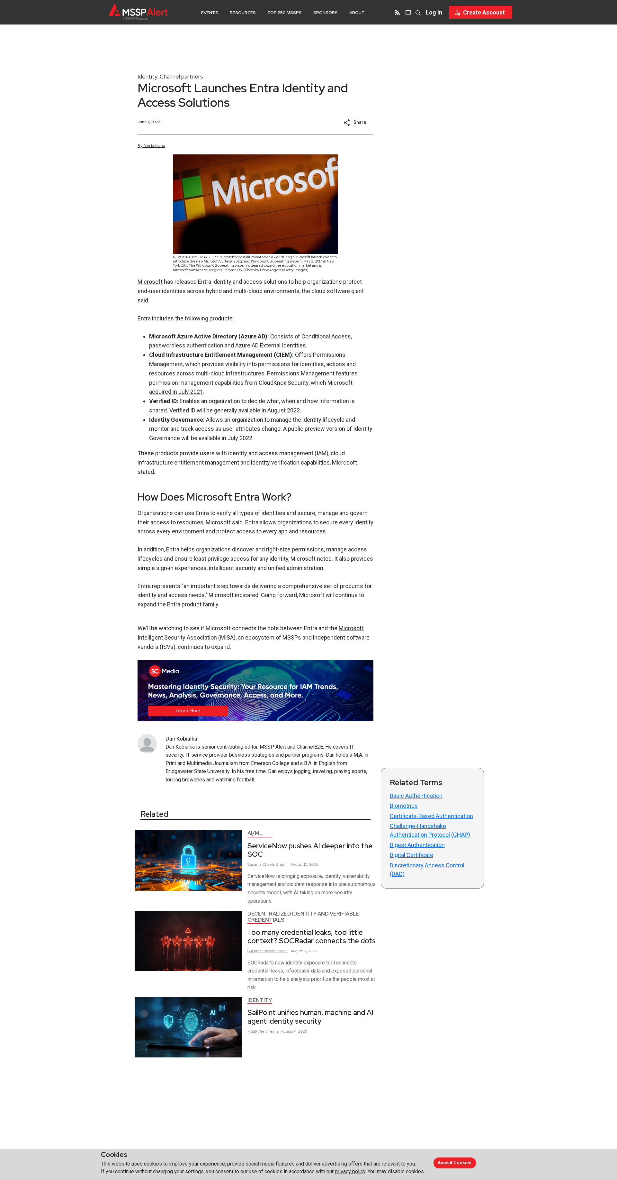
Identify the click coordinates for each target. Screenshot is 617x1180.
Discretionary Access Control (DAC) (427, 869)
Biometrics (404, 805)
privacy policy (350, 1171)
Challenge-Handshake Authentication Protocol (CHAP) (430, 830)
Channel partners (181, 76)
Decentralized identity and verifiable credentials (303, 916)
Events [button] (209, 12)
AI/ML (255, 833)
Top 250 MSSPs (284, 12)
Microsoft (150, 281)
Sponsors (325, 12)
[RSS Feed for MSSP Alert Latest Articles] (397, 12)
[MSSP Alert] (138, 12)
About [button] (357, 12)
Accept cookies (454, 1162)
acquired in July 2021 (176, 391)
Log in (434, 12)
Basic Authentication (416, 795)
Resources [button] (243, 12)
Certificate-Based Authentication (431, 816)
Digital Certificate (411, 855)
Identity (147, 76)
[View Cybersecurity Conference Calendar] (408, 12)
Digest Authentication (417, 845)
